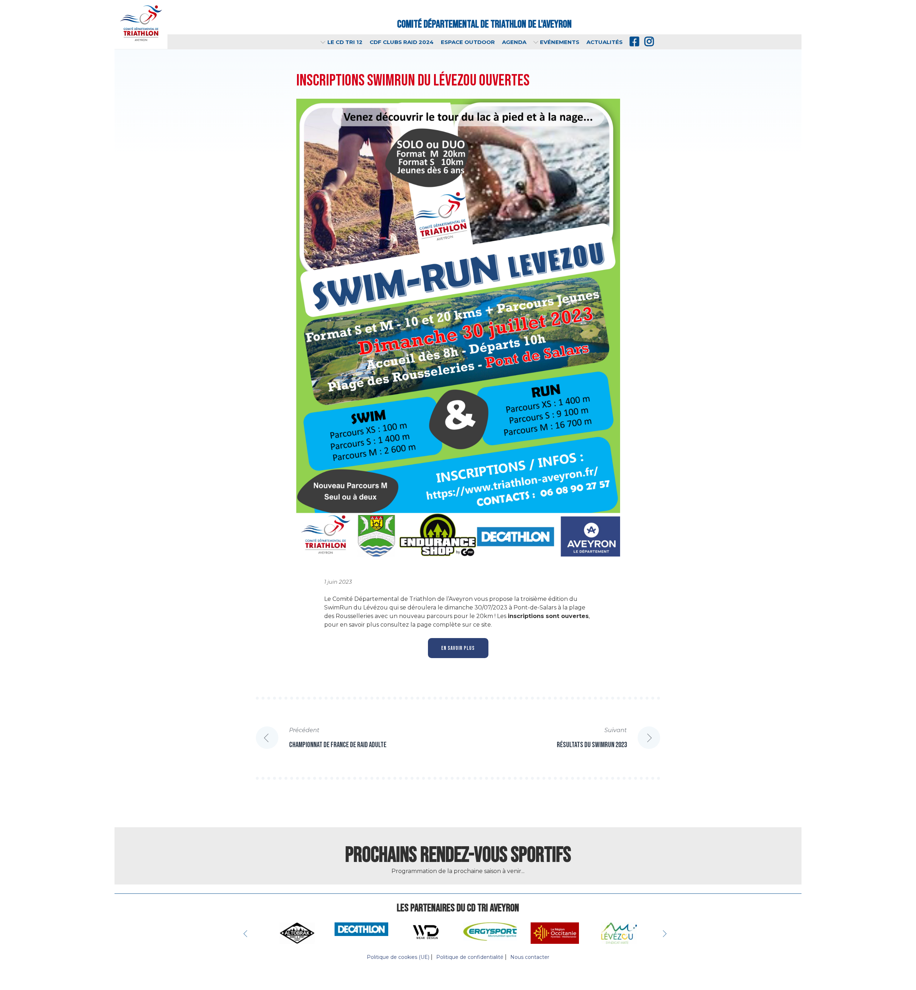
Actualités (604, 42)
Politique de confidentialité (469, 957)
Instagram (648, 42)
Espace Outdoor (468, 42)
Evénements (559, 42)
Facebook (633, 42)
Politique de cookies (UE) (398, 957)
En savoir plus (458, 648)
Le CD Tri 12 (344, 42)
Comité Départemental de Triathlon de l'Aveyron (484, 24)
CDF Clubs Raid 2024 (402, 42)
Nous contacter (529, 957)
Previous (247, 933)
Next (665, 933)
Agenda (514, 42)
